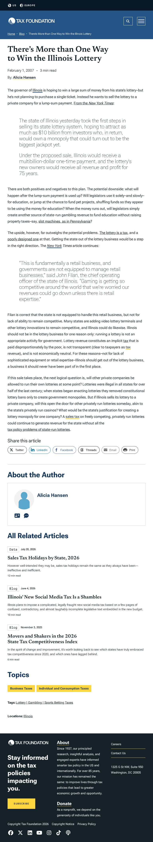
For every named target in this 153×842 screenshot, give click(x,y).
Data (13, 549)
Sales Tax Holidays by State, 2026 (43, 558)
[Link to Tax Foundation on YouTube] (39, 833)
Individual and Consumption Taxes (64, 688)
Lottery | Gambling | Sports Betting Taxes (44, 702)
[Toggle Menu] (141, 21)
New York (54, 246)
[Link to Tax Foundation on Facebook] (11, 833)
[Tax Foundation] (31, 21)
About (63, 742)
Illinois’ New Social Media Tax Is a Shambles (54, 597)
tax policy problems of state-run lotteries (39, 429)
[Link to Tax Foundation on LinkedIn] (30, 833)
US (14, 5)
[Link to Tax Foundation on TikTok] (58, 833)
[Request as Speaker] (26, 516)
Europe (30, 5)
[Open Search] (128, 21)
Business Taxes (21, 688)
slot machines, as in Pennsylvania (64, 221)
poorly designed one (23, 239)
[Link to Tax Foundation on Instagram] (49, 833)
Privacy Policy (86, 824)
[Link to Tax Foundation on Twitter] (20, 833)
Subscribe (21, 803)
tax (125, 341)
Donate (64, 803)
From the (93, 103)
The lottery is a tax (113, 233)
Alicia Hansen (24, 77)
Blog (22, 33)
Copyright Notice (63, 824)
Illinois (37, 90)
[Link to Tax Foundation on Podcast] (68, 833)
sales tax (72, 416)
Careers (116, 744)
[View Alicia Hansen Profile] (17, 516)
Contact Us (118, 753)
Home (11, 33)
